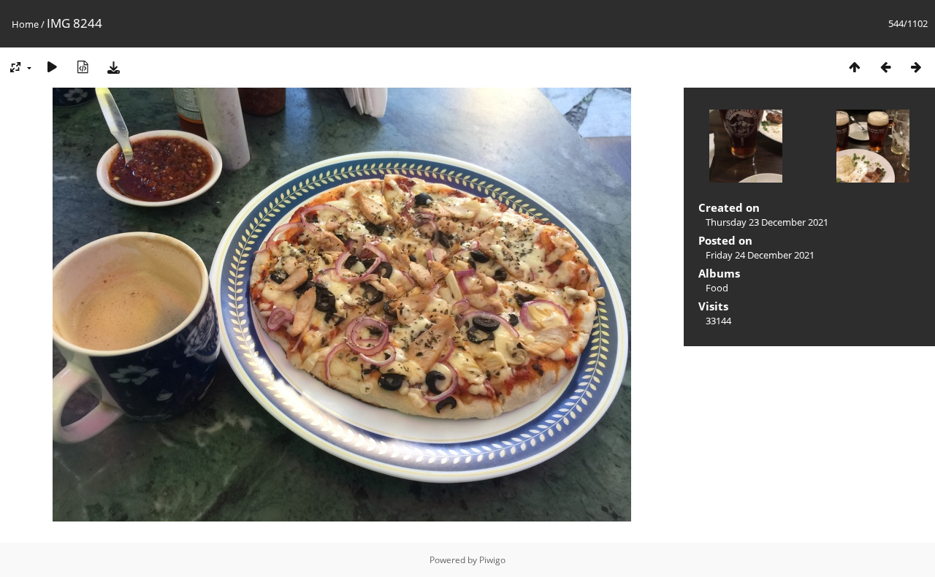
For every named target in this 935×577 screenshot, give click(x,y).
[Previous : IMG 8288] (885, 66)
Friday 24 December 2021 (760, 254)
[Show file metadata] (82, 66)
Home (25, 24)
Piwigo (492, 560)
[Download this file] (113, 66)
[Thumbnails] (854, 66)
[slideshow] (52, 66)
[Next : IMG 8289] (916, 66)
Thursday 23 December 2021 (767, 222)
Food (717, 287)
